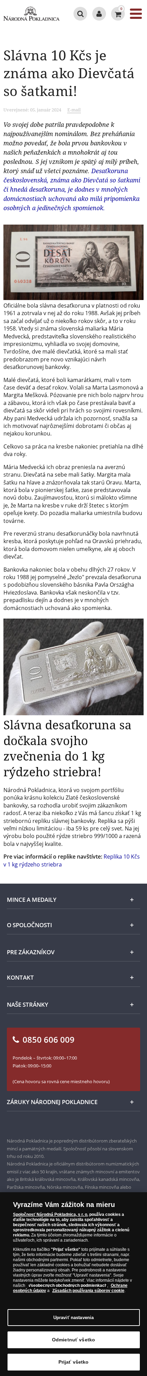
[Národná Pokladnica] (31, 14)
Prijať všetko (73, 1362)
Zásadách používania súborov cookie (88, 1290)
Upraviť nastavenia (73, 1317)
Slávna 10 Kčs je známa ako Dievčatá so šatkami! (69, 73)
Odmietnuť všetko (73, 1339)
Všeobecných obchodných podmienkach (67, 1285)
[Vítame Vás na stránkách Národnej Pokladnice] (99, 14)
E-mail (74, 110)
